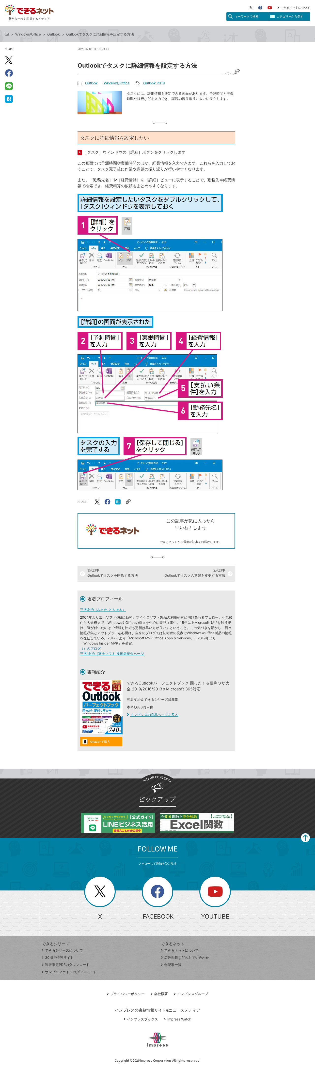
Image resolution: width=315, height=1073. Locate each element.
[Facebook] (260, 7)
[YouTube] (270, 7)
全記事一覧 (172, 964)
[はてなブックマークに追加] (9, 99)
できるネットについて (295, 7)
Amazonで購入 (100, 741)
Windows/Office (28, 34)
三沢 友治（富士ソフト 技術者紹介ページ (112, 653)
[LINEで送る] (9, 86)
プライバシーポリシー (127, 994)
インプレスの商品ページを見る (154, 715)
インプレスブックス (142, 1019)
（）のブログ (90, 648)
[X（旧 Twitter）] (251, 7)
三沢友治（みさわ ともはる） (103, 610)
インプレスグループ (192, 994)
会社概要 (161, 994)
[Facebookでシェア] (9, 73)
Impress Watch (179, 1019)
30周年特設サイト (59, 957)
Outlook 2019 (154, 83)
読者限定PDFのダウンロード (67, 964)
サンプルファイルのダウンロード (71, 972)
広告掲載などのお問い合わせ (186, 957)
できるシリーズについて (64, 950)
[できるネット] (7, 34)
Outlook (53, 34)
